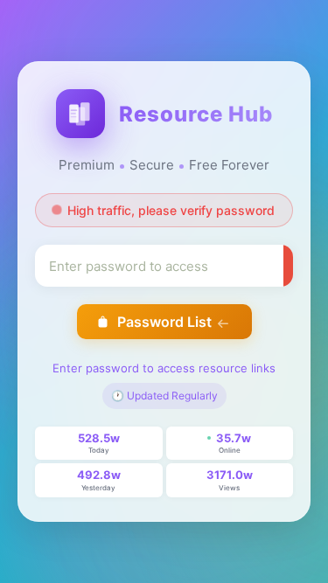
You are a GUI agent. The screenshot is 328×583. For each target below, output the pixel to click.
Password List (164, 321)
